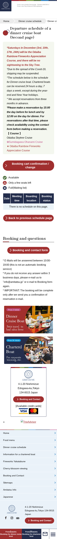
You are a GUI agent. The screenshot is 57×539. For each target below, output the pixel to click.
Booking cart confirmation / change (30, 165)
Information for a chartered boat (19, 454)
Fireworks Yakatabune (14, 461)
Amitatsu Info (9, 490)
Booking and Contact (30, 399)
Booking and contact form (30, 250)
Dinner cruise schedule (14, 447)
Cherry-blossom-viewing (15, 468)
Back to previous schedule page (30, 218)
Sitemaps (8, 483)
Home (6, 433)
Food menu (9, 440)
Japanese (8, 497)
